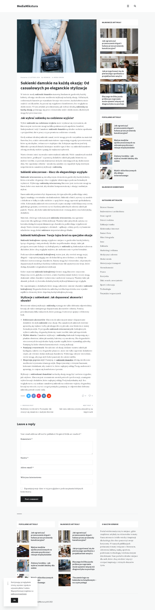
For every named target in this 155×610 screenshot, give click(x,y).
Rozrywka (104, 276)
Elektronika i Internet (109, 229)
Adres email (27, 467)
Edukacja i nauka (107, 224)
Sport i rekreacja (107, 285)
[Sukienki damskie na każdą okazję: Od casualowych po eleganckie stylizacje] (20, 66)
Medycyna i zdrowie (109, 254)
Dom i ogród (105, 216)
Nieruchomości (106, 267)
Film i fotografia (107, 237)
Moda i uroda (59, 77)
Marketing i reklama (109, 250)
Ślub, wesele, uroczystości (111, 280)
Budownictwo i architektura (112, 211)
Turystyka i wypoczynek (110, 293)
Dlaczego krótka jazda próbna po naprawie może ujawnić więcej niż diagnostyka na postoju (113, 100)
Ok (14, 600)
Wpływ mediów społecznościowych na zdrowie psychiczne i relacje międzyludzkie (124, 144)
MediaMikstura (27, 6)
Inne (102, 242)
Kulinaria (104, 246)
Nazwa (24, 458)
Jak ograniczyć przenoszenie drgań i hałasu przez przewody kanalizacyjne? (113, 45)
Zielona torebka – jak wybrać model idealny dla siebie (126, 158)
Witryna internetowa (31, 477)
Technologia (105, 289)
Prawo (103, 272)
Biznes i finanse (107, 207)
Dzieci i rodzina (107, 220)
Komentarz (26, 439)
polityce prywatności (19, 594)
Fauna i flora (105, 233)
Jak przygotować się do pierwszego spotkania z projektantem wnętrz (113, 73)
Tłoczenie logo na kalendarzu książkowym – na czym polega (84, 580)
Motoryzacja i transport (110, 263)
